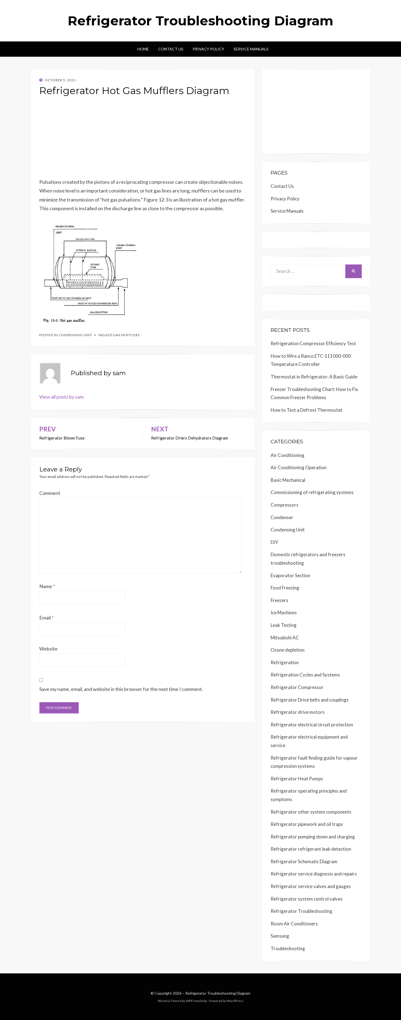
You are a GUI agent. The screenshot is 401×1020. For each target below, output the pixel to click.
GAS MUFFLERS (126, 335)
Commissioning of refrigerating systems (312, 492)
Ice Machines (284, 612)
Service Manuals (251, 49)
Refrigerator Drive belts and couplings (310, 700)
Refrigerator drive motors (298, 712)
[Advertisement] (142, 139)
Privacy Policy (208, 49)
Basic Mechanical (288, 480)
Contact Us (170, 49)
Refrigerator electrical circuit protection (312, 724)
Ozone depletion (287, 650)
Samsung (280, 936)
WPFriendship (196, 1001)
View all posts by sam (61, 397)
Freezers (279, 600)
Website (48, 649)
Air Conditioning (287, 455)
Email (46, 618)
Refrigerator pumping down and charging (313, 837)
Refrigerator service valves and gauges (311, 886)
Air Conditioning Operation (299, 467)
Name (47, 586)
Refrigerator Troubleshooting (301, 911)
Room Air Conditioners (294, 923)
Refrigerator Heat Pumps (297, 778)
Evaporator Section (290, 575)
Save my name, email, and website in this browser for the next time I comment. (121, 689)
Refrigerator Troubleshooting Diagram (200, 21)
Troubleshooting (288, 948)
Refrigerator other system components (311, 812)
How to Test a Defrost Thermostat (306, 410)
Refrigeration (285, 662)
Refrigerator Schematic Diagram (304, 861)
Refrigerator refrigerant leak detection (311, 849)
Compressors (284, 505)
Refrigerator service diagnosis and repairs (314, 874)
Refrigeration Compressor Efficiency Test (313, 343)
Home (143, 49)
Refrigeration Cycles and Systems (305, 675)
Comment (49, 493)
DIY (274, 542)
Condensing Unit (75, 335)
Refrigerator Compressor (297, 687)
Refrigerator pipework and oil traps (307, 824)
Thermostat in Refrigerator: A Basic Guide (314, 377)
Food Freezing (285, 588)
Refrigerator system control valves (307, 899)
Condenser (282, 517)
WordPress (235, 1001)
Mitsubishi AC (285, 637)
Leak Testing (284, 625)
